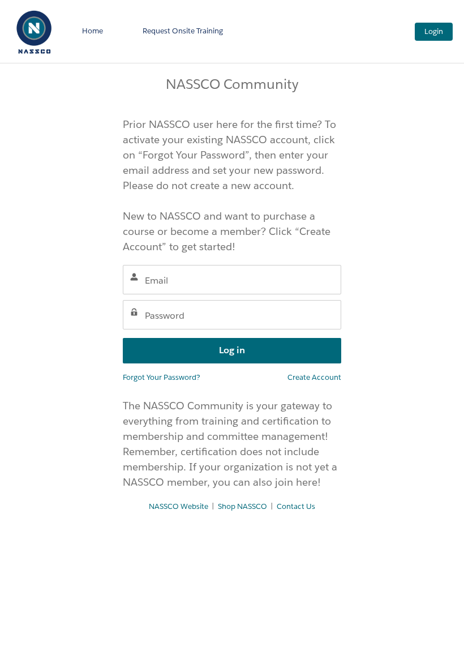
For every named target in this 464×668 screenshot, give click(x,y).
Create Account (314, 377)
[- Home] (34, 31)
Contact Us (296, 506)
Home (92, 31)
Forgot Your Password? (161, 377)
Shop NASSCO (242, 506)
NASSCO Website (178, 506)
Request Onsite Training (183, 31)
